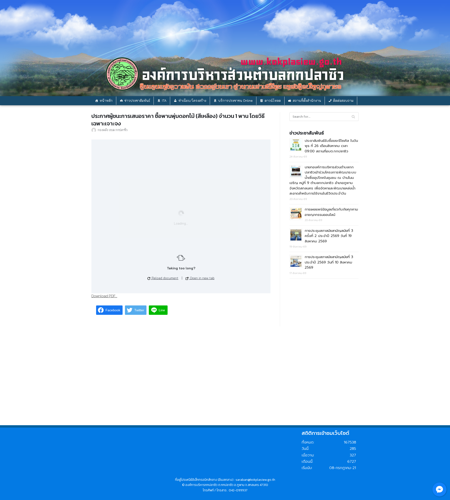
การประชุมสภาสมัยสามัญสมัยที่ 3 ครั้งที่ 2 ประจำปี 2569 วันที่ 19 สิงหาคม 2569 (329, 236)
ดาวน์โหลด (273, 100)
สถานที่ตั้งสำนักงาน (307, 100)
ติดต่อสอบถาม (343, 100)
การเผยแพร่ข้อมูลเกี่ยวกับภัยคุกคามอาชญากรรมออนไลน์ (331, 212)
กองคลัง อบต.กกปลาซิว (113, 130)
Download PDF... (104, 295)
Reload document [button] (164, 278)
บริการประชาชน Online (235, 100)
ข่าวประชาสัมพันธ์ (137, 100)
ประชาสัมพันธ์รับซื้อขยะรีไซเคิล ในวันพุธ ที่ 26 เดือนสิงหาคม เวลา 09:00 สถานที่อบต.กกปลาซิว (331, 146)
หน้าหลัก (106, 100)
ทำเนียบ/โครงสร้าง (192, 100)
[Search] (353, 116)
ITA (164, 100)
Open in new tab (201, 278)
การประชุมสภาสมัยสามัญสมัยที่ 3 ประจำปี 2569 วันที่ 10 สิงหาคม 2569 (329, 262)
